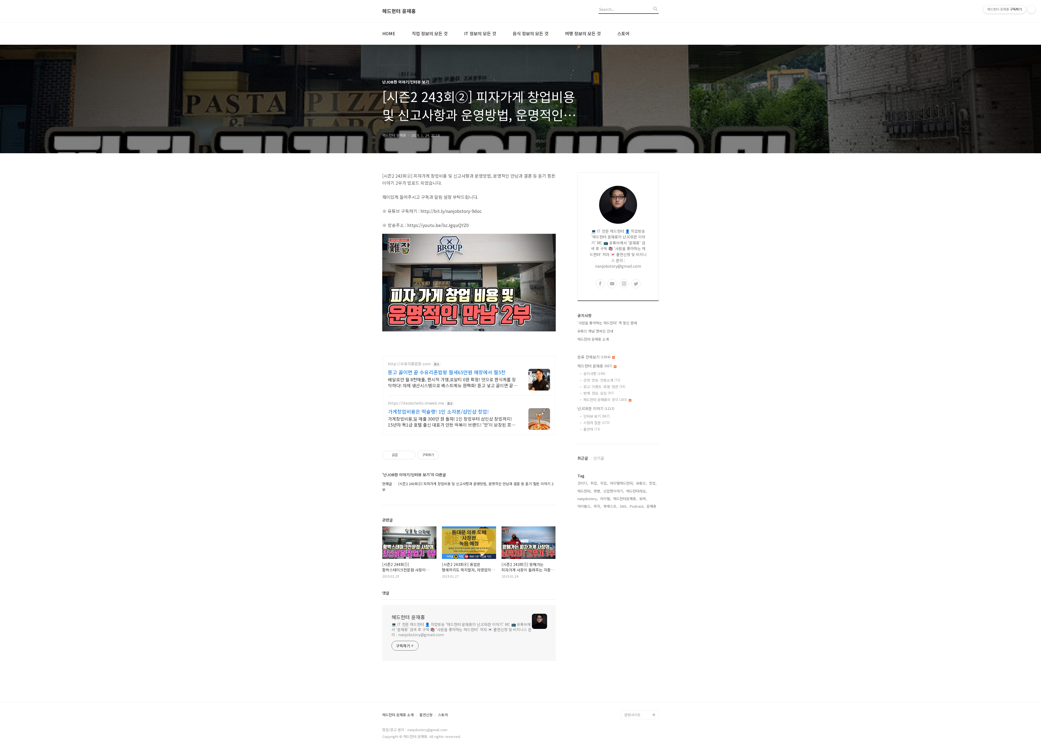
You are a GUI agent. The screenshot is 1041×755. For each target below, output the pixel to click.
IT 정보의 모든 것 (480, 33)
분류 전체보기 (594, 357)
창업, (653, 483)
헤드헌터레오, (636, 491)
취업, (594, 483)
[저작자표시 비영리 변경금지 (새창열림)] (446, 455)
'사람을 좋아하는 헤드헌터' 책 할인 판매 (607, 322)
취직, (597, 506)
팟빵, (597, 491)
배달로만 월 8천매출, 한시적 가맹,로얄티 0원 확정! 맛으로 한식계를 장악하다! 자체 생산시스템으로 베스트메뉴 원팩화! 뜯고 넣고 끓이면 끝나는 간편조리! (452, 382)
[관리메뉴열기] (1031, 9)
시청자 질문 (596, 422)
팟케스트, (610, 506)
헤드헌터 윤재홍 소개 (593, 339)
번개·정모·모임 (598, 393)
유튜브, (641, 483)
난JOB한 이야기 (595, 408)
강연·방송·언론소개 (601, 380)
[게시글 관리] (409, 455)
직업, (604, 483)
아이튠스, (584, 506)
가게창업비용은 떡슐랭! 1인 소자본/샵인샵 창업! (438, 411)
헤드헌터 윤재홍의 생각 (605, 399)
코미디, (582, 483)
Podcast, (637, 506)
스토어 (623, 33)
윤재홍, (652, 506)
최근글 (582, 458)
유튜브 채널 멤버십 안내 (595, 331)
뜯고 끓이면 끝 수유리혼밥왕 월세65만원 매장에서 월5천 (447, 372)
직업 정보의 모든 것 (430, 33)
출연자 (591, 429)
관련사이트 (632, 714)
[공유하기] (402, 455)
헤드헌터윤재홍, (625, 498)
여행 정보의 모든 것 (583, 33)
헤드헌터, (584, 491)
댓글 (385, 593)
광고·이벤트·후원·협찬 (604, 386)
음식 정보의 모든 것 (530, 33)
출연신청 (425, 715)
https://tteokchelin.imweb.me (416, 403)
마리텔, (605, 498)
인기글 (598, 458)
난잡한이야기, (613, 491)
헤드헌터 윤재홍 (399, 11)
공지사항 (594, 373)
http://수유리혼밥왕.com (409, 363)
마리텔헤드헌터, (622, 483)
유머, (643, 498)
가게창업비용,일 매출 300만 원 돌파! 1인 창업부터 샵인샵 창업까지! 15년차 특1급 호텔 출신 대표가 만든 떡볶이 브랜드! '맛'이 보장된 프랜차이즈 (451, 421)
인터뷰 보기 (596, 416)
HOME (388, 33)
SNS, (624, 506)
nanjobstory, (587, 498)
